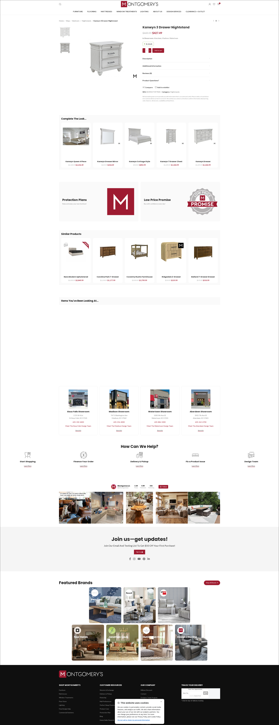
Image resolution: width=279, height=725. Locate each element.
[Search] (60, 4)
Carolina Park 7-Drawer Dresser (108, 278)
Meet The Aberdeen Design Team (200, 426)
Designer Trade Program (149, 697)
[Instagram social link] (134, 559)
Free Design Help (65, 709)
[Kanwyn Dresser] (203, 136)
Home (61, 21)
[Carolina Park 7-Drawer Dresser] (108, 252)
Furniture (62, 690)
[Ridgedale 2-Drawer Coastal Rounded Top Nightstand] (171, 252)
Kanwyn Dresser (203, 161)
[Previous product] (213, 21)
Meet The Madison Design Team (119, 426)
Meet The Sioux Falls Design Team (78, 426)
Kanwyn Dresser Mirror (107, 161)
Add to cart (158, 50)
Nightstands (86, 21)
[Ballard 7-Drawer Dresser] (203, 252)
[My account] (210, 4)
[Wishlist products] (214, 4)
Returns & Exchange (107, 690)
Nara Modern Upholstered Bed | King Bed (76, 278)
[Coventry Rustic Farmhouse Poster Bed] (139, 252)
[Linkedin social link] (148, 559)
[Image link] (81, 674)
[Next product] (218, 21)
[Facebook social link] (130, 559)
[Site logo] (139, 4)
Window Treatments (66, 697)
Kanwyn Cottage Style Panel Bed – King (139, 162)
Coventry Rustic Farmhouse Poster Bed (139, 278)
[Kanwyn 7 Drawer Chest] (171, 136)
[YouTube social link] (139, 559)
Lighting (62, 705)
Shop (68, 21)
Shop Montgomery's (69, 685)
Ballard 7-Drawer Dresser (203, 277)
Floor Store (63, 701)
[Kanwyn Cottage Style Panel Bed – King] (139, 136)
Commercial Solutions (66, 712)
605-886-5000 (160, 422)
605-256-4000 (119, 422)
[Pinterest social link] (144, 559)
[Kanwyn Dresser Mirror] (108, 136)
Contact (143, 694)
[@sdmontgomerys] (113, 487)
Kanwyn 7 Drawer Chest (171, 161)
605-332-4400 (78, 422)
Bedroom (75, 21)
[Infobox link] (105, 605)
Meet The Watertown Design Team (160, 426)
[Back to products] (216, 21)
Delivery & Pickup (106, 694)
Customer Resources (111, 685)
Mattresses (63, 694)
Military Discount (146, 690)
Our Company (148, 685)
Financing (103, 697)
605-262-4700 (200, 422)
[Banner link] (98, 201)
